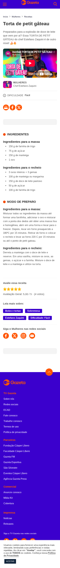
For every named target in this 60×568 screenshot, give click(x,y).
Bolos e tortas (13, 311)
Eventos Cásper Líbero (15, 473)
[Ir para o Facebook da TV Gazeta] (12, 107)
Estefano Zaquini (14, 318)
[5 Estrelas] (19, 289)
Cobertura (8, 503)
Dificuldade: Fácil (40, 318)
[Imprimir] (6, 107)
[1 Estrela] (5, 289)
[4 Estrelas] (16, 289)
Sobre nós (8, 399)
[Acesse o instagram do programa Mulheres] (23, 336)
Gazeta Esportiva (12, 462)
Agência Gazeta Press (15, 479)
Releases (8, 524)
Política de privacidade (15, 432)
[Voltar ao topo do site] (49, 372)
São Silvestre (10, 468)
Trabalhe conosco (12, 421)
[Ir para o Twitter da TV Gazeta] (19, 107)
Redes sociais (10, 404)
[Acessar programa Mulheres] (7, 85)
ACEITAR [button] (10, 561)
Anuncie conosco (12, 492)
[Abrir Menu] (5, 4)
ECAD (6, 410)
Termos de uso (11, 426)
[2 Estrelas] (8, 289)
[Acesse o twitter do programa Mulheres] (15, 336)
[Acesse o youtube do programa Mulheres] (32, 336)
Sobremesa (33, 311)
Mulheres (20, 82)
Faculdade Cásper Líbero (16, 451)
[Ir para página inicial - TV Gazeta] (30, 382)
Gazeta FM (9, 456)
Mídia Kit (8, 498)
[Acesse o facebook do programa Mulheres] (6, 336)
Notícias (7, 518)
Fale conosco (10, 415)
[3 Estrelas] (12, 289)
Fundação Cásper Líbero (16, 445)
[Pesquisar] (55, 4)
